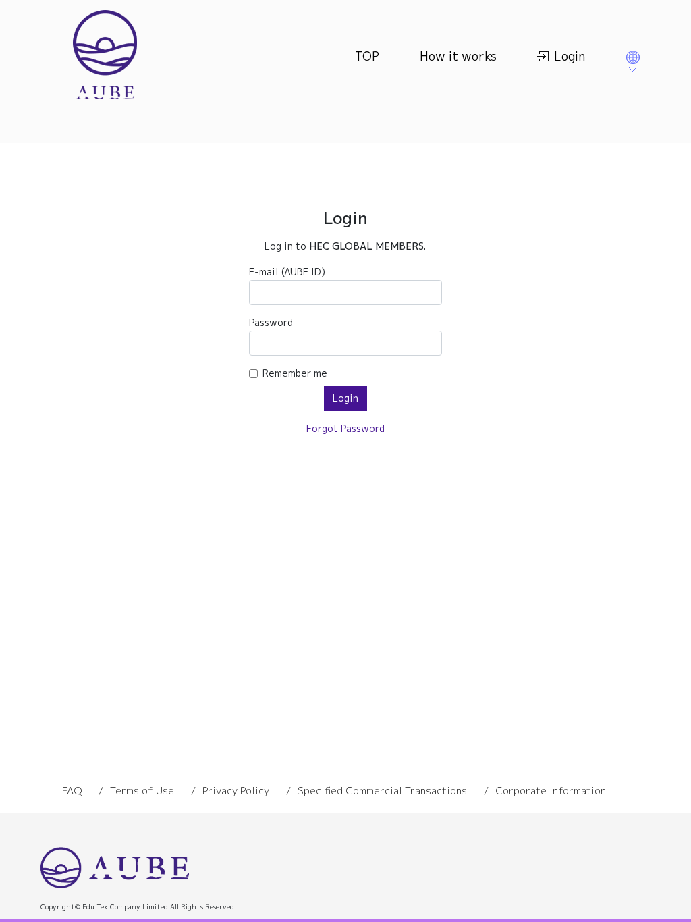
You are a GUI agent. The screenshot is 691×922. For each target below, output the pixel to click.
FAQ (72, 791)
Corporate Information (550, 791)
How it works (458, 56)
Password (271, 322)
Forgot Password (345, 428)
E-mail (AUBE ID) (287, 272)
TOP (367, 56)
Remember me (294, 373)
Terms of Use (142, 791)
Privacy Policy (235, 791)
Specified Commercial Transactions (382, 791)
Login (569, 56)
